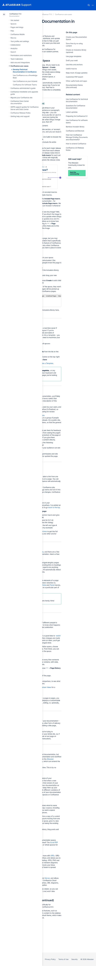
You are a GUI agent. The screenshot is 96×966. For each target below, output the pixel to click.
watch (58, 636)
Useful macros (71, 69)
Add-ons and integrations (20, 62)
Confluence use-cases (19, 66)
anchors (44, 531)
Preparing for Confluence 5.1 (77, 116)
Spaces (13, 24)
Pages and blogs (17, 27)
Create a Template (46, 363)
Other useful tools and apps (76, 81)
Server (47, 878)
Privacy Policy (50, 959)
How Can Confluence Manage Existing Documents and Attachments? (76, 137)
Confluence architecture (75, 131)
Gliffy (53, 856)
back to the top (54, 507)
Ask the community (74, 173)
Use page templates (73, 56)
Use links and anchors (74, 65)
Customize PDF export (74, 77)
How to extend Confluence (76, 144)
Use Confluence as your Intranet (25, 81)
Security (74, 959)
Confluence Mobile (18, 34)
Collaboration (15, 45)
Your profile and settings (20, 41)
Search (89, 5)
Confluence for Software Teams (25, 85)
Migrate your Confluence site (21, 98)
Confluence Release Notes (20, 113)
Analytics (14, 48)
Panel (52, 585)
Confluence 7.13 (15, 14)
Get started (15, 20)
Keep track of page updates (76, 73)
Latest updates (71, 112)
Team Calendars (17, 59)
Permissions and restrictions (21, 55)
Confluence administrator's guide (23, 88)
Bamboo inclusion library (75, 127)
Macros (13, 38)
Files (12, 31)
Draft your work (72, 60)
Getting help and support (20, 116)
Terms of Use (63, 959)
